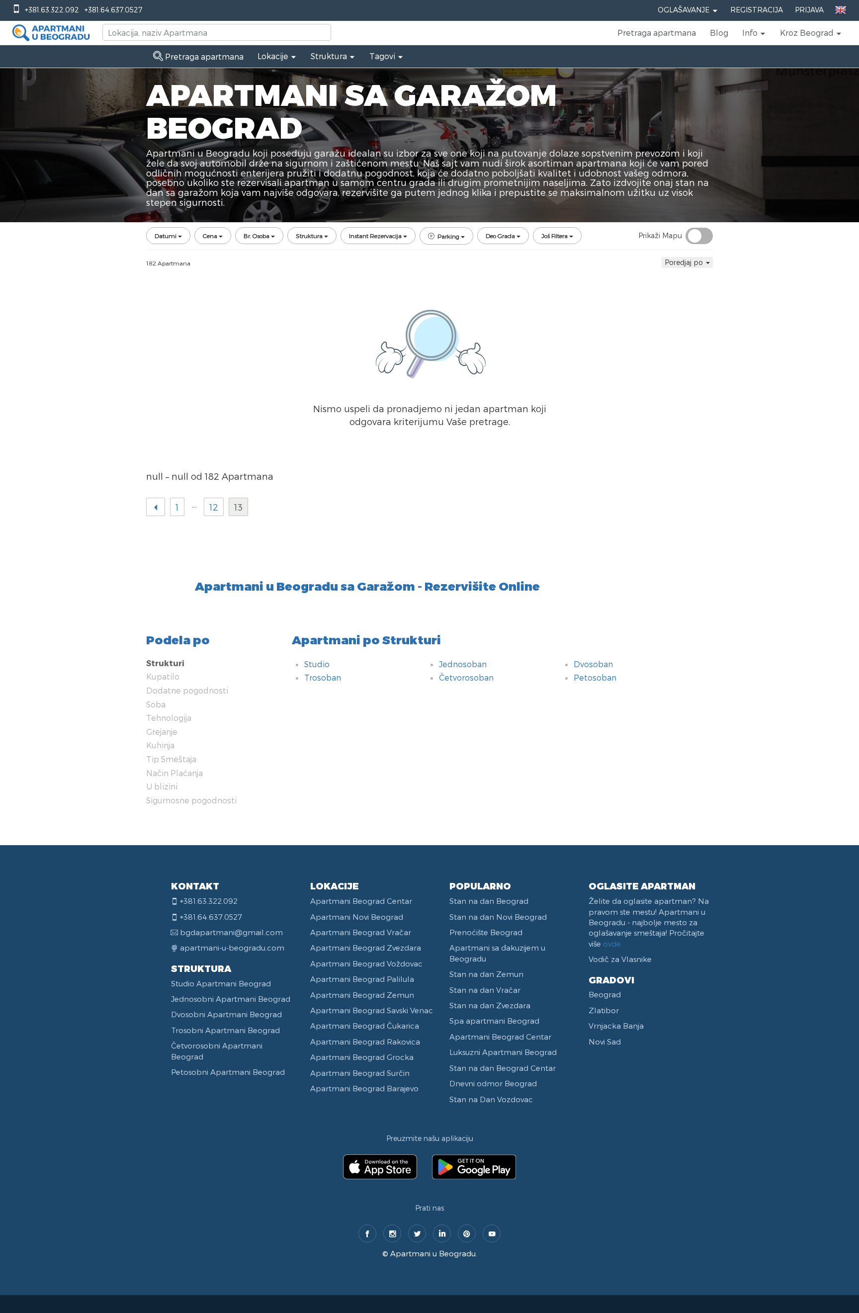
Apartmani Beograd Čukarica (364, 1025)
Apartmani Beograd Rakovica (365, 1041)
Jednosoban (463, 664)
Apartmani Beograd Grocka (362, 1056)
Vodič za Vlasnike (620, 959)
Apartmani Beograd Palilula (362, 978)
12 (213, 507)
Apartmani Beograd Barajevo (364, 1088)
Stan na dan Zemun (486, 973)
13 (238, 507)
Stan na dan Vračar (484, 989)
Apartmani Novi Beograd (356, 916)
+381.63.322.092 (52, 9)
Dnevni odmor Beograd (493, 1083)
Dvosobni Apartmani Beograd (226, 1014)
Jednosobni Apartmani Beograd (230, 998)
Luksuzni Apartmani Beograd (503, 1052)
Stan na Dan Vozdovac (491, 1099)
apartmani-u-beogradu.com (232, 947)
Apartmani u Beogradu (433, 1253)
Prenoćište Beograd (485, 932)
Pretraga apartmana (656, 32)
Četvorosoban (466, 677)
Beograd (605, 994)
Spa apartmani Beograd (494, 1020)
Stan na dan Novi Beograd (498, 916)
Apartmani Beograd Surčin (360, 1072)
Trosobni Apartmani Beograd (225, 1030)
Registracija (756, 9)
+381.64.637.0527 (113, 9)
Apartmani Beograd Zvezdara (365, 947)
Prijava (809, 9)
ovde (612, 943)
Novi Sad (605, 1041)
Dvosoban (593, 664)
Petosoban (595, 677)
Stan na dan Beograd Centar (502, 1067)
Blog (719, 32)
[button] (754, 32)
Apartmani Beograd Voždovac (366, 963)
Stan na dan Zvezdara (489, 1005)
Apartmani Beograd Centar (361, 900)
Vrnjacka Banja (616, 1025)
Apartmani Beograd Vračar (360, 932)
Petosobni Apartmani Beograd (228, 1071)
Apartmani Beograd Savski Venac (371, 1010)
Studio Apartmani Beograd (221, 983)
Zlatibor (604, 1010)
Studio (317, 664)
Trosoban (322, 677)
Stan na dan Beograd (488, 900)
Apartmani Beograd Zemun (362, 994)
